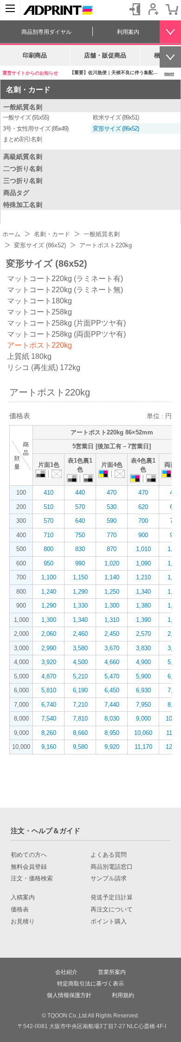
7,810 (80, 718)
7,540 (48, 718)
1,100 (48, 577)
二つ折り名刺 (22, 168)
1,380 (143, 605)
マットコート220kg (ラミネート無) (65, 290)
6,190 (80, 690)
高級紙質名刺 (22, 156)
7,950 (143, 704)
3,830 (143, 648)
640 (80, 520)
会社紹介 (66, 972)
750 (80, 535)
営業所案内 (112, 972)
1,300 (111, 605)
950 (48, 563)
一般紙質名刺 (22, 107)
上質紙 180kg (29, 356)
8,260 (48, 732)
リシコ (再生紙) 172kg (43, 367)
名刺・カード (28, 90)
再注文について (111, 909)
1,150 (80, 577)
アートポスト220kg (39, 345)
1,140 (111, 577)
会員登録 (153, 9)
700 (143, 520)
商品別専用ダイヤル (46, 32)
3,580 (80, 648)
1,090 (143, 563)
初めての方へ (29, 855)
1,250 (111, 591)
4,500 (80, 662)
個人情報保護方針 (69, 995)
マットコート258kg (39, 312)
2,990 (48, 648)
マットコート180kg (39, 301)
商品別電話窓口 (111, 867)
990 (80, 563)
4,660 (111, 662)
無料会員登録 (29, 867)
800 (48, 549)
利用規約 (123, 995)
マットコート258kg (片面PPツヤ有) (66, 323)
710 (48, 535)
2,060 (48, 633)
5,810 (48, 690)
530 (111, 506)
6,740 (48, 704)
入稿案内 (23, 897)
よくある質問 (108, 855)
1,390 (143, 619)
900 (143, 535)
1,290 (80, 591)
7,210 (80, 704)
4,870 (48, 676)
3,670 (111, 648)
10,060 (143, 732)
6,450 (111, 690)
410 (48, 492)
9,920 (111, 746)
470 (111, 492)
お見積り (23, 921)
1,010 (143, 549)
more (169, 73)
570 (80, 506)
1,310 (111, 619)
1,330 (80, 605)
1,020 (111, 563)
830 (80, 549)
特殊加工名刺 (22, 204)
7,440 (111, 704)
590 (111, 520)
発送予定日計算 (111, 897)
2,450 (111, 633)
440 (80, 492)
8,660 (80, 732)
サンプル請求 (108, 878)
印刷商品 (35, 55)
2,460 (80, 633)
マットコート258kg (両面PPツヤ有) (66, 334)
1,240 (48, 591)
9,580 (80, 746)
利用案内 (128, 32)
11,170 (143, 746)
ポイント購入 (108, 921)
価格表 (20, 909)
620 (143, 506)
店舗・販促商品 (105, 55)
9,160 (48, 746)
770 (111, 535)
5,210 (80, 676)
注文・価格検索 (32, 878)
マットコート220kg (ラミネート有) (65, 278)
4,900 (143, 662)
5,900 (143, 676)
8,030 (111, 718)
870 (111, 549)
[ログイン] (134, 9)
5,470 (111, 676)
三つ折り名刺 (22, 180)
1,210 (143, 577)
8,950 (111, 732)
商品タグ (16, 192)
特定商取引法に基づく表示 (90, 983)
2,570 (143, 633)
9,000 (143, 718)
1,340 (143, 591)
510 (48, 506)
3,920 (48, 662)
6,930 (143, 690)
